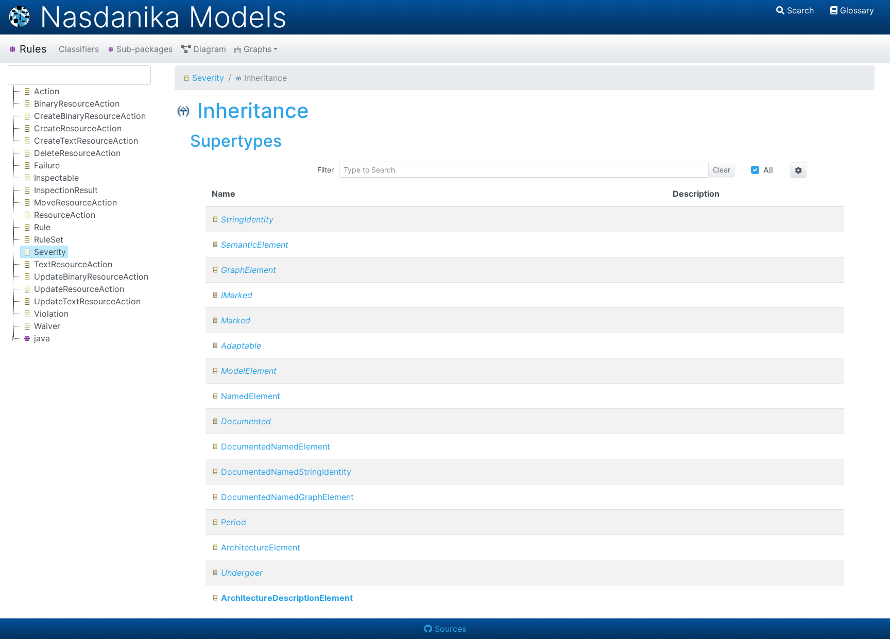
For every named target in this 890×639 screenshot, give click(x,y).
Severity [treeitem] (50, 252)
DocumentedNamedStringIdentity (286, 472)
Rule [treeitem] (42, 227)
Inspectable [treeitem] (56, 177)
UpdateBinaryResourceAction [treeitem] (91, 276)
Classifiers (79, 49)
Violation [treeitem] (51, 313)
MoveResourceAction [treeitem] (75, 202)
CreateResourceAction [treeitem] (78, 128)
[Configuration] (798, 170)
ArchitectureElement (260, 547)
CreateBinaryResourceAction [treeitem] (90, 116)
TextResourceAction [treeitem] (73, 264)
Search (800, 10)
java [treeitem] (42, 338)
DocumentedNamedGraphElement (287, 497)
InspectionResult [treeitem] (66, 190)
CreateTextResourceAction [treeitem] (86, 140)
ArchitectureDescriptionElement (287, 598)
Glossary (857, 10)
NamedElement (250, 396)
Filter (325, 169)
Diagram (209, 49)
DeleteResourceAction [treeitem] (77, 153)
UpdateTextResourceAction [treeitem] (87, 301)
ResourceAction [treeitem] (64, 215)
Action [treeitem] (46, 91)
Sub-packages (144, 49)
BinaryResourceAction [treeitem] (76, 103)
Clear (721, 169)
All (768, 170)
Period (233, 522)
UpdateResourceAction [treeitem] (79, 289)
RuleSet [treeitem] (48, 239)
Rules (33, 49)
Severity (208, 78)
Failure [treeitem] (47, 165)
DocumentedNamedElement (275, 446)
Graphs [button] (257, 49)
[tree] (79, 214)
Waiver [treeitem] (47, 326)
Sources (450, 629)
